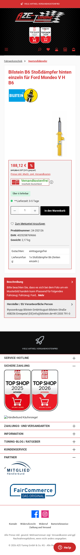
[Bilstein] (40, 95)
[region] (40, 134)
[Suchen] (39, 50)
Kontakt (13, 524)
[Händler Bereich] (65, 50)
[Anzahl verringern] (14, 210)
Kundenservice (15, 449)
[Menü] (7, 49)
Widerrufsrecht (28, 524)
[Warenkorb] (73, 50)
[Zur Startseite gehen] (40, 16)
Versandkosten (59, 535)
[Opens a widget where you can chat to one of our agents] (64, 548)
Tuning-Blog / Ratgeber (22, 441)
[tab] (40, 289)
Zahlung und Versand (40, 527)
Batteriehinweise (59, 524)
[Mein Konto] (56, 50)
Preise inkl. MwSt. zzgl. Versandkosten (30, 174)
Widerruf (43, 524)
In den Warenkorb (55, 210)
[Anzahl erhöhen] (35, 210)
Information (13, 434)
